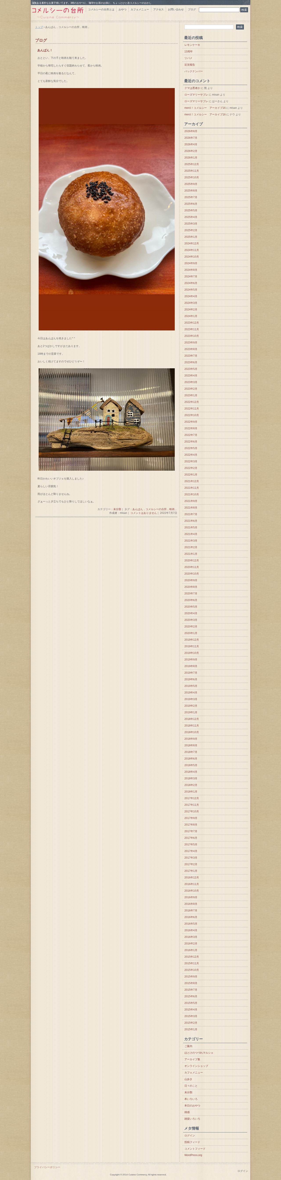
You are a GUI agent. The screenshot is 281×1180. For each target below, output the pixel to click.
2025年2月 (190, 230)
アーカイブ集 (192, 1059)
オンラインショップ (196, 1066)
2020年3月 (190, 619)
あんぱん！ (45, 50)
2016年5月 (190, 923)
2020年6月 (190, 600)
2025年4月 (190, 217)
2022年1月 (190, 474)
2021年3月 (190, 540)
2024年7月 (190, 276)
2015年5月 (190, 1003)
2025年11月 (191, 170)
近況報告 (189, 64)
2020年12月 (191, 560)
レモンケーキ (192, 44)
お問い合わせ (176, 9)
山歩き (188, 1079)
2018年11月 (191, 725)
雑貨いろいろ (192, 1118)
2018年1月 (190, 791)
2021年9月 (190, 501)
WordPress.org (193, 1155)
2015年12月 (191, 956)
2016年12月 (191, 877)
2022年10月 (191, 415)
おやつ (122, 9)
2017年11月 (191, 804)
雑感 (187, 1112)
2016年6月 (190, 917)
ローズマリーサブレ (196, 94)
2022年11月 (191, 408)
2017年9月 (190, 818)
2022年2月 (190, 468)
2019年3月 (190, 699)
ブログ (192, 9)
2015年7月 (190, 989)
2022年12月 (191, 402)
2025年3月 (190, 223)
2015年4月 (190, 1009)
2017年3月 (190, 857)
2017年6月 (190, 837)
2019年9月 (190, 659)
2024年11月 (191, 250)
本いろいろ (191, 1099)
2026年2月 (190, 151)
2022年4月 (190, 454)
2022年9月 (190, 421)
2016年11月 (191, 884)
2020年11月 (191, 567)
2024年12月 (191, 243)
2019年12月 (191, 639)
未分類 (117, 509)
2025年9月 (190, 184)
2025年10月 (191, 177)
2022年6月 (190, 441)
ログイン (189, 1135)
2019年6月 (190, 679)
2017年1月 (190, 870)
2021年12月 (191, 481)
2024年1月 (190, 316)
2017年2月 (190, 864)
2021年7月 (190, 514)
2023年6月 (190, 362)
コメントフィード (194, 1148)
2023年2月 (190, 388)
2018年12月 (191, 719)
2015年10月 (191, 970)
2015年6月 (190, 996)
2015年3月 (190, 1016)
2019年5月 (190, 686)
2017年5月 (190, 844)
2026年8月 (190, 131)
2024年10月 (191, 256)
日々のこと (191, 1085)
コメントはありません (143, 512)
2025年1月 (190, 236)
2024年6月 (190, 283)
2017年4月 (190, 851)
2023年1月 (190, 395)
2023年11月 (191, 329)
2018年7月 (190, 752)
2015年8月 (190, 983)
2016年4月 (190, 930)
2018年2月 (190, 785)
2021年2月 (190, 547)
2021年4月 (190, 534)
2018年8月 (190, 745)
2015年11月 (191, 963)
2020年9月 (190, 580)
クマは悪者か (192, 88)
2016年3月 (190, 936)
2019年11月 (191, 646)
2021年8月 (190, 507)
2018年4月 (190, 771)
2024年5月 (190, 289)
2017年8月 (190, 824)
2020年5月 (190, 606)
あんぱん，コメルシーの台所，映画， (154, 509)
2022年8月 (190, 428)
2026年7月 (190, 137)
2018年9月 (190, 738)
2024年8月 (190, 269)
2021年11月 (191, 487)
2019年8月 (190, 666)
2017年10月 (191, 811)
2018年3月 (190, 778)
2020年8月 (190, 586)
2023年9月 (190, 342)
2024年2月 (190, 309)
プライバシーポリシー (47, 1167)
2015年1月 (190, 1029)
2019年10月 (191, 653)
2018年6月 (190, 758)
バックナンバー (193, 71)
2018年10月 (191, 732)
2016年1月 (190, 950)
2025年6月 (190, 203)
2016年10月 (191, 890)
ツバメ (188, 58)
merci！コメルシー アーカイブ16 (205, 107)
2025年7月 (190, 197)
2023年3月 (190, 382)
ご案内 (188, 1046)
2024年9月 (190, 263)
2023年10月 (191, 335)
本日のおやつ (192, 1105)
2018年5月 (190, 765)
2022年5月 (190, 448)
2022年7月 (190, 435)
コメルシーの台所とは (101, 9)
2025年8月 (190, 190)
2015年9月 (190, 976)
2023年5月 (190, 369)
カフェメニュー (140, 9)
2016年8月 (190, 903)
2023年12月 (191, 322)
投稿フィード (192, 1142)
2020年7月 (190, 593)
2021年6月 (190, 520)
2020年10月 (191, 573)
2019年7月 (190, 672)
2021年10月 (191, 494)
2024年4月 (190, 296)
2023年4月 (190, 375)
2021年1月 (190, 553)
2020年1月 (190, 633)
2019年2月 (190, 705)
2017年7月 (190, 831)
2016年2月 (190, 943)
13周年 (188, 51)
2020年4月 (190, 613)
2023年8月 (190, 349)
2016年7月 (190, 910)
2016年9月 (190, 897)
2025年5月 (190, 210)
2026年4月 (190, 144)
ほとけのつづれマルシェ (198, 1052)
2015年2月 (190, 1022)
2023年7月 (190, 355)
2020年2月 (190, 626)
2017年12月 (191, 798)
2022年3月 (190, 461)
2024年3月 (190, 302)
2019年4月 (190, 692)
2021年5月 (190, 527)
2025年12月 (191, 164)
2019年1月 (190, 712)
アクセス (158, 9)
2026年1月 (190, 157)
